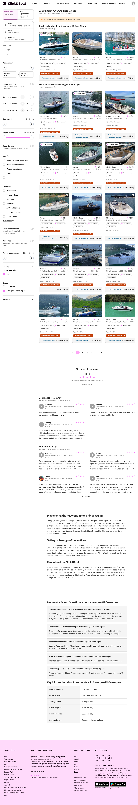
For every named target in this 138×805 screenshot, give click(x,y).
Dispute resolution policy (13, 790)
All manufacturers (80, 790)
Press (6, 764)
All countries (11, 270)
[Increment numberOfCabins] (32, 104)
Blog (5, 795)
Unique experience (14, 169)
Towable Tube (12, 195)
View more (86, 496)
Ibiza (76, 767)
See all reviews (87, 384)
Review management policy (14, 793)
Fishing (9, 173)
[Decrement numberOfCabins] (22, 104)
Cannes (77, 769)
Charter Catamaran (81, 783)
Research (122, 3)
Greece (76, 762)
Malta (76, 756)
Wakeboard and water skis (17, 160)
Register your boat (109, 3)
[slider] (4, 68)
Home (40, 13)
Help (6, 756)
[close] (132, 19)
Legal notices (9, 780)
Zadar (76, 772)
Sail (7, 54)
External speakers (13, 212)
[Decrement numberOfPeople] (22, 97)
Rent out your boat (10, 767)
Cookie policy (9, 774)
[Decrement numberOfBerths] (22, 110)
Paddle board (11, 216)
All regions (10, 286)
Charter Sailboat (80, 777)
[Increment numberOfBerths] (32, 110)
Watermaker (11, 199)
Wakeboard (11, 191)
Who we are (8, 759)
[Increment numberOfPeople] (32, 97)
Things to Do (48, 3)
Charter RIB (78, 785)
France (54, 13)
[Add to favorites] (66, 35)
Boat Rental (35, 3)
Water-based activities (15, 165)
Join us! (7, 785)
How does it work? (10, 762)
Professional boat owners (13, 769)
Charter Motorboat (80, 780)
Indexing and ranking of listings (15, 787)
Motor (8, 50)
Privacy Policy (9, 772)
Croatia (76, 759)
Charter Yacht (79, 788)
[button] (87, 53)
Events (9, 177)
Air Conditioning (13, 208)
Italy (75, 764)
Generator (10, 203)
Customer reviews (37, 772)
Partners (7, 782)
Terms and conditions (11, 777)
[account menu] (133, 3)
